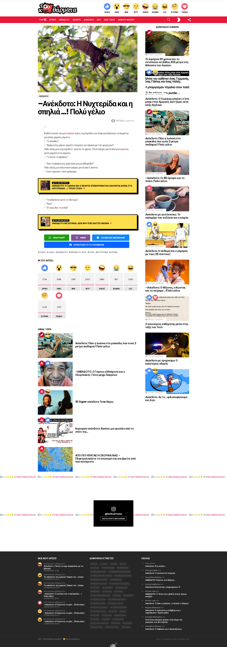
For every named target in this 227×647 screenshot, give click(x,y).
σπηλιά (70, 133)
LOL (164, 12)
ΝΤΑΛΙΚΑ (108, 591)
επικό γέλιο (121, 615)
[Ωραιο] (47, 363)
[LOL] (155, 224)
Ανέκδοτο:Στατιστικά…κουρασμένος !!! (162, 587)
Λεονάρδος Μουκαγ (153, 577)
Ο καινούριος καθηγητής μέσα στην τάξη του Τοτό (166, 325)
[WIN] (47, 334)
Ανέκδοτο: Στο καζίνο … (155, 566)
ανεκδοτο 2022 (99, 603)
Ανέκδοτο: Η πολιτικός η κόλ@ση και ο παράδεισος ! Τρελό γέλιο (163, 611)
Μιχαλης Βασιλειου (152, 607)
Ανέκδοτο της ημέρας (120, 583)
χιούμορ (127, 627)
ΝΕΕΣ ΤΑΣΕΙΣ (109, 19)
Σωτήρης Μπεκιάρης (153, 617)
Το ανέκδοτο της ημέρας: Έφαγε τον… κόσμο (64, 577)
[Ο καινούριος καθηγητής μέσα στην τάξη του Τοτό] (167, 308)
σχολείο (128, 623)
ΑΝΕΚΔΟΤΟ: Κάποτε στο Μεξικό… (160, 580)
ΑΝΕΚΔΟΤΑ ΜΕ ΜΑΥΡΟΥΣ (120, 572)
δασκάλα (107, 615)
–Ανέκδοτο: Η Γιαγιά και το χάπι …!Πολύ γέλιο (64, 604)
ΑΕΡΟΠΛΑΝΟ (109, 568)
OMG (117, 12)
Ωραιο (107, 12)
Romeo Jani (150, 591)
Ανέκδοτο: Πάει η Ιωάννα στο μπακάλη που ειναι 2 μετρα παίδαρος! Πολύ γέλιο (105, 344)
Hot (99, 19)
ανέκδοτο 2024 (99, 599)
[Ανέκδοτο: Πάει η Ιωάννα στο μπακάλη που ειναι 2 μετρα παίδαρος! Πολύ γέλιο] (55, 345)
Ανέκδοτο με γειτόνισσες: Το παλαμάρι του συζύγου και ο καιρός (166, 216)
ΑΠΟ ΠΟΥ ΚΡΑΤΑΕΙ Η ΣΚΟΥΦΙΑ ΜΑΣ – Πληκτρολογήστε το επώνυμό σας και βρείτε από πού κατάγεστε (105, 458)
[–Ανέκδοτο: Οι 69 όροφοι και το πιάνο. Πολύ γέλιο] (167, 162)
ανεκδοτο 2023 (78, 252)
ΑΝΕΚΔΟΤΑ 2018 (99, 572)
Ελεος (145, 12)
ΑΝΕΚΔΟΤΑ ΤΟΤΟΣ (100, 579)
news (114, 564)
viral (124, 564)
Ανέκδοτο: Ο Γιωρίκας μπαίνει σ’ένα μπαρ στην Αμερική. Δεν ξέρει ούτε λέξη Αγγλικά (167, 102)
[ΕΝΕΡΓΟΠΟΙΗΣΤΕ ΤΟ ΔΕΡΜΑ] (174, 19)
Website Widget (126, 19)
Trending (41, 334)
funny (43, 252)
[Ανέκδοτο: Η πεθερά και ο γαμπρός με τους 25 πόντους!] (167, 235)
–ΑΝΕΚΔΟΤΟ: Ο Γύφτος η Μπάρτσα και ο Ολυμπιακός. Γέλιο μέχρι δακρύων (100, 373)
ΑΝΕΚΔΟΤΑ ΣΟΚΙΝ (124, 575)
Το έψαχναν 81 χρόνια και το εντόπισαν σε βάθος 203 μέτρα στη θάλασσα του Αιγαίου (166, 62)
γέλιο (91, 252)
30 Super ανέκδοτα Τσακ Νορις (94, 402)
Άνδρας (96, 568)
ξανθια (107, 619)
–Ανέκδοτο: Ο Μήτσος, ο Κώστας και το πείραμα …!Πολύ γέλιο (165, 289)
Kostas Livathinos (152, 584)
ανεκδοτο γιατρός (100, 607)
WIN (126, 12)
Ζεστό (41, 363)
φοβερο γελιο (113, 627)
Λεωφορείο (122, 587)
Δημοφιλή (149, 188)
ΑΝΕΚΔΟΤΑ (123, 568)
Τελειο (184, 12)
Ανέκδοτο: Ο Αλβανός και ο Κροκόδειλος (163, 629)
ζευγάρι (96, 619)
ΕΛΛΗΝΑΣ (108, 587)
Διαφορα (77, 19)
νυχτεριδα (102, 252)
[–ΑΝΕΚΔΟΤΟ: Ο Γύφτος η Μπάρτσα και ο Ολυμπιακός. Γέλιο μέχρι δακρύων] (55, 374)
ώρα (122, 149)
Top (42, 20)
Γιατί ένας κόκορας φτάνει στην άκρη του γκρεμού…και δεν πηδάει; (163, 620)
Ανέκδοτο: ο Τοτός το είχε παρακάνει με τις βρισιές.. (63, 567)
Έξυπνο (174, 12)
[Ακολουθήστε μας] (184, 19)
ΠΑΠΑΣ (119, 591)
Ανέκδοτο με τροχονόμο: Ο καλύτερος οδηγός (161, 362)
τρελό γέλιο (97, 627)
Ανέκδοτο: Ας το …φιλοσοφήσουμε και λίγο (166, 398)
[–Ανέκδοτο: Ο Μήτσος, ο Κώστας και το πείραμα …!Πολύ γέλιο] (167, 272)
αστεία (114, 611)
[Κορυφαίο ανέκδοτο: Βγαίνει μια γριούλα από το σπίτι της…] (55, 431)
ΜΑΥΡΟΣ (96, 591)
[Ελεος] (47, 391)
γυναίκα (96, 615)
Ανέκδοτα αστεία (100, 583)
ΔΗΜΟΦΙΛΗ (89, 19)
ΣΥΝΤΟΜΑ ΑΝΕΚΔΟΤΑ (101, 595)
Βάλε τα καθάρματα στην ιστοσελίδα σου (172, 639)
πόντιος (116, 623)
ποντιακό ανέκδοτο (100, 623)
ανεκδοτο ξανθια (119, 607)
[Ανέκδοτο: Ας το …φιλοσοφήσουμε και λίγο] (167, 381)
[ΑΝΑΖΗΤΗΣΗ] (164, 19)
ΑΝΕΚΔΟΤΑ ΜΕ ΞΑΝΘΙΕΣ (102, 575)
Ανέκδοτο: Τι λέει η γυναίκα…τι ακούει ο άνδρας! (167, 603)
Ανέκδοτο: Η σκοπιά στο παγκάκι (160, 573)
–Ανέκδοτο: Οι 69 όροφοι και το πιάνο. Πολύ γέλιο (164, 179)
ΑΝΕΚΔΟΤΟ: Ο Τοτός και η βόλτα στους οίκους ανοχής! (166, 595)
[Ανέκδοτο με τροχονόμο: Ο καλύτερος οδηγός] (167, 345)
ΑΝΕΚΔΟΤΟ (62, 252)
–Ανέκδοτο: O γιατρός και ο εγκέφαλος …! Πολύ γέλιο (63, 594)
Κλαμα (155, 12)
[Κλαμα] (155, 72)
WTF (136, 12)
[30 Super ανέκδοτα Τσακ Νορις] (55, 402)
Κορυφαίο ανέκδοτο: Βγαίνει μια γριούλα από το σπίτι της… (104, 430)
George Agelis (151, 570)
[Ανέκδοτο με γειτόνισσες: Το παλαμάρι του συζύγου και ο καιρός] (167, 199)
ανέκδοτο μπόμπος (118, 599)
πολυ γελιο (119, 619)
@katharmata (113, 513)
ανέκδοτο (129, 595)
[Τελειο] (155, 297)
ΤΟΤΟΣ (117, 595)
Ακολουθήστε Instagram (113, 518)
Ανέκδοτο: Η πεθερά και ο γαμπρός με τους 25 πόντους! (166, 252)
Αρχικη (52, 19)
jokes (52, 252)
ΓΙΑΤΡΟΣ (96, 587)
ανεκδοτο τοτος (99, 611)
